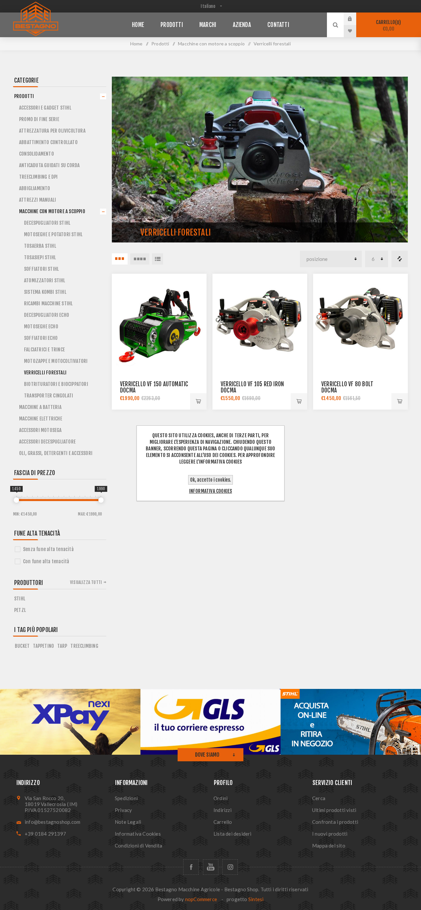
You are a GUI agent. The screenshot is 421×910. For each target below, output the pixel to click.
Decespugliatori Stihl (47, 223)
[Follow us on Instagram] (230, 867)
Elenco (157, 259)
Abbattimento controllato (48, 142)
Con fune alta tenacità (46, 561)
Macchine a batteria (40, 407)
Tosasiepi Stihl (40, 257)
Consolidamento (36, 154)
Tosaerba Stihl (40, 246)
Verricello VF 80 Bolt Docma (347, 387)
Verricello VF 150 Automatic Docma (154, 387)
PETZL (20, 610)
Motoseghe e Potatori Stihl (53, 234)
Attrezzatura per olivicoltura (52, 131)
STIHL (19, 598)
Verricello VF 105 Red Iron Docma (252, 387)
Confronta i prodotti (399, 259)
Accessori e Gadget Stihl (45, 108)
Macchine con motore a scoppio (52, 211)
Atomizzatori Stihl (44, 280)
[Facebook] (191, 867)
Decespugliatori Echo (46, 315)
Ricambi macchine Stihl (48, 303)
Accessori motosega (40, 430)
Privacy (123, 810)
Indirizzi (222, 810)
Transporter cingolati (48, 395)
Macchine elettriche (40, 419)
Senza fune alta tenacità (48, 549)
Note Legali (128, 822)
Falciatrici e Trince (44, 349)
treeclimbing (84, 646)
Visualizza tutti (86, 582)
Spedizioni (126, 798)
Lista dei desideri (232, 834)
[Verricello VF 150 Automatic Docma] (159, 321)
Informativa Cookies (138, 834)
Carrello (387, 25)
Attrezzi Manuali (37, 200)
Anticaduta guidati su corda (49, 165)
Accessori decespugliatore (47, 442)
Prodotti (24, 96)
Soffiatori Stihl (41, 269)
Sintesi (255, 899)
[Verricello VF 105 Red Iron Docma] (259, 321)
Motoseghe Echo (41, 326)
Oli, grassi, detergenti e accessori (55, 453)
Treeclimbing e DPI (38, 177)
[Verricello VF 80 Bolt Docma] (360, 321)
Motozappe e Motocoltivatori (55, 361)
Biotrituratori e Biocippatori (56, 384)
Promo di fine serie (39, 119)
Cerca (318, 798)
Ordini (220, 798)
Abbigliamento (34, 188)
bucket (22, 646)
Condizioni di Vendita (138, 845)
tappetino (43, 646)
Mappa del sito (328, 845)
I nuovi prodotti (329, 834)
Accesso (355, 19)
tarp (62, 646)
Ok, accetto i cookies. (210, 480)
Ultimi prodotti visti (334, 810)
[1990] (101, 500)
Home (136, 43)
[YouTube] (210, 867)
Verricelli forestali (45, 372)
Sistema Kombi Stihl (45, 292)
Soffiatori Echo (41, 338)
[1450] (16, 500)
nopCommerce (201, 899)
